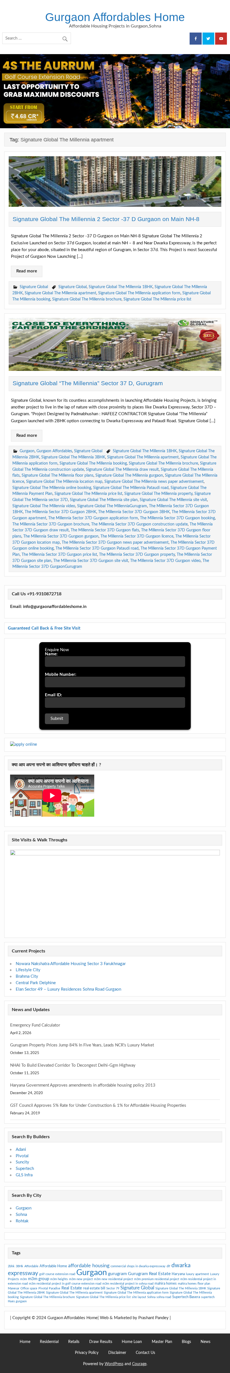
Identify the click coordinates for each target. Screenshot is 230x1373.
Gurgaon (27, 451)
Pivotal (22, 1156)
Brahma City (27, 976)
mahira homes (166, 1283)
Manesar (13, 1288)
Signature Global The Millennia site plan (104, 500)
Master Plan (162, 1342)
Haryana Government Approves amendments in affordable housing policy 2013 (82, 1085)
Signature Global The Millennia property (158, 494)
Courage (139, 1364)
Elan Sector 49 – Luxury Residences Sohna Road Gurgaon (68, 989)
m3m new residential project (113, 1279)
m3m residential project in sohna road (127, 1283)
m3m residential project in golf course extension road (65, 1283)
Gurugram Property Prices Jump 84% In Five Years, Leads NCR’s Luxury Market (82, 1045)
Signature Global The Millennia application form (139, 293)
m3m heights (59, 1279)
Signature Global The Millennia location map (64, 481)
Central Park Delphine (36, 983)
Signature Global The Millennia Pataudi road (131, 488)
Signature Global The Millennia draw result (122, 469)
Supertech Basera (186, 1297)
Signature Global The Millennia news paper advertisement (154, 481)
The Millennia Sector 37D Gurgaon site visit (90, 561)
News (205, 1342)
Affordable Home (53, 1266)
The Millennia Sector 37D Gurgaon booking (177, 518)
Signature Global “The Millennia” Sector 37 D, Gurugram (88, 383)
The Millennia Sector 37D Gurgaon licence (136, 536)
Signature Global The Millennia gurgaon (129, 475)
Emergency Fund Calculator (35, 1025)
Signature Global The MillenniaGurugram (112, 506)
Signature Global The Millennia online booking (51, 488)
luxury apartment (197, 1274)
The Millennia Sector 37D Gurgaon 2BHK (60, 512)
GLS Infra (24, 1175)
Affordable (31, 1266)
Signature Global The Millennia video (43, 506)
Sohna (21, 1215)
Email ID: (53, 695)
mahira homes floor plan (194, 1283)
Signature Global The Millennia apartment (60, 293)
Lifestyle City (28, 970)
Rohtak (22, 1221)
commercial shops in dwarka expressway (138, 1266)
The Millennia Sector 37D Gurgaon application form (93, 518)
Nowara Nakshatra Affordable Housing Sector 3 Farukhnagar (71, 964)
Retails (73, 1342)
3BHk (19, 1266)
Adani (21, 1149)
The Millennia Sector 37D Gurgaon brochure (50, 524)
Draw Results (100, 1342)
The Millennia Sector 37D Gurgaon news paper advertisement (115, 542)
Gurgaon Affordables (54, 451)
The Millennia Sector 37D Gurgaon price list (59, 554)
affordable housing (88, 1265)
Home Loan (132, 1342)
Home (25, 1342)
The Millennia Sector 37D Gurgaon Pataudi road (97, 548)
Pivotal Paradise (49, 1288)
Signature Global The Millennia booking (93, 463)
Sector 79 (112, 1288)
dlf (168, 1266)
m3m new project (81, 1279)
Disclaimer (117, 1353)
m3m (23, 1279)
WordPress (114, 1364)
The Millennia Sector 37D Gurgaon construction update (139, 524)
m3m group (38, 1279)
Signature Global (34, 287)
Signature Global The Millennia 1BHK (121, 287)
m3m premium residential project (156, 1279)
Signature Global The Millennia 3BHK (73, 457)
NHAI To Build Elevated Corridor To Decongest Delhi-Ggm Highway (72, 1065)
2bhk (11, 1266)
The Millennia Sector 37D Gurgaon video (165, 561)
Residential (49, 1342)
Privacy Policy (86, 1353)
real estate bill (94, 1288)
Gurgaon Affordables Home (115, 17)
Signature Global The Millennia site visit (173, 500)
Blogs (186, 1342)
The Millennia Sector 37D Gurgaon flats (105, 530)
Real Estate (71, 1288)
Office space (28, 1288)
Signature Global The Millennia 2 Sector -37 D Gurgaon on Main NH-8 (106, 219)
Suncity (22, 1162)
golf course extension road (57, 1274)
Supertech (25, 1169)
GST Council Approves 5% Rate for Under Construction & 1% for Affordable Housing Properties (98, 1105)
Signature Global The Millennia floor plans (57, 475)
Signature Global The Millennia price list (157, 299)
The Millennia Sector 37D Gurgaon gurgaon (60, 536)
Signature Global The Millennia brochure (86, 299)
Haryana (178, 1274)
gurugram (117, 1273)
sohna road (164, 1297)
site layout (139, 1297)
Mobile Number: (60, 674)
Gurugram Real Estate (149, 1273)
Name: (51, 654)
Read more (26, 271)
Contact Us (145, 1353)
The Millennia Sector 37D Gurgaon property (137, 554)
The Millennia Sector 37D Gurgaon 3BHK (134, 512)
